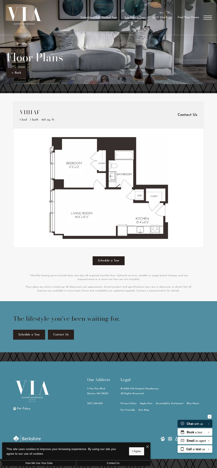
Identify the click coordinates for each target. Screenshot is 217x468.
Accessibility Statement (169, 403)
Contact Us (113, 463)
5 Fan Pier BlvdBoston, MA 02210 (97, 391)
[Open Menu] (207, 17)
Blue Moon (193, 403)
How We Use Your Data (39, 463)
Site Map (143, 410)
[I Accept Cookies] (147, 447)
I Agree (136, 451)
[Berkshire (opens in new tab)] (27, 438)
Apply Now (146, 403)
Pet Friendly (128, 410)
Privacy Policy (128, 403)
